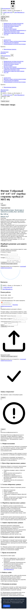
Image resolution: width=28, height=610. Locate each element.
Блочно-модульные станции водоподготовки (11, 27)
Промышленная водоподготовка (12, 24)
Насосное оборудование (10, 29)
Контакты (3, 53)
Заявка (2, 325)
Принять (7, 606)
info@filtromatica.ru (7, 289)
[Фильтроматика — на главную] (5, 8)
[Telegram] (4, 15)
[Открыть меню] (3, 19)
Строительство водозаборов (11, 42)
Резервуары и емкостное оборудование (14, 33)
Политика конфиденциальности (9, 305)
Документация (4, 52)
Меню (12, 8)
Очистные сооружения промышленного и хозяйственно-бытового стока (15, 31)
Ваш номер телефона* (6, 318)
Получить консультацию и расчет (9, 356)
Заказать (3, 205)
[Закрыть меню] (12, 55)
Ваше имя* (3, 316)
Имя (2, 254)
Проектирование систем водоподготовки (15, 44)
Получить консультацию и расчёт (9, 263)
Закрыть (3, 397)
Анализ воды (7, 39)
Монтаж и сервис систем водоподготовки (15, 41)
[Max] (2, 15)
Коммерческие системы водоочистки (13, 23)
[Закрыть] (1, 307)
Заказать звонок (5, 16)
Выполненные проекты (10, 49)
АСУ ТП (6, 34)
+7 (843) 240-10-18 (7, 287)
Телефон (3, 257)
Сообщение (4, 262)
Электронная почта (6, 321)
